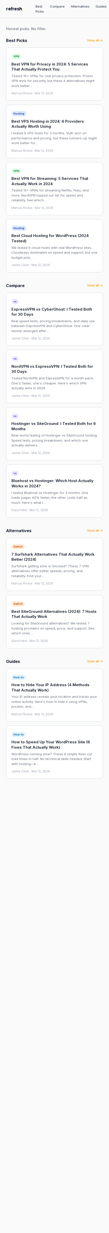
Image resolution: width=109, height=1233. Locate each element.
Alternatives (80, 6)
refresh (14, 8)
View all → (95, 40)
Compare (57, 6)
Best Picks (39, 8)
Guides (101, 6)
